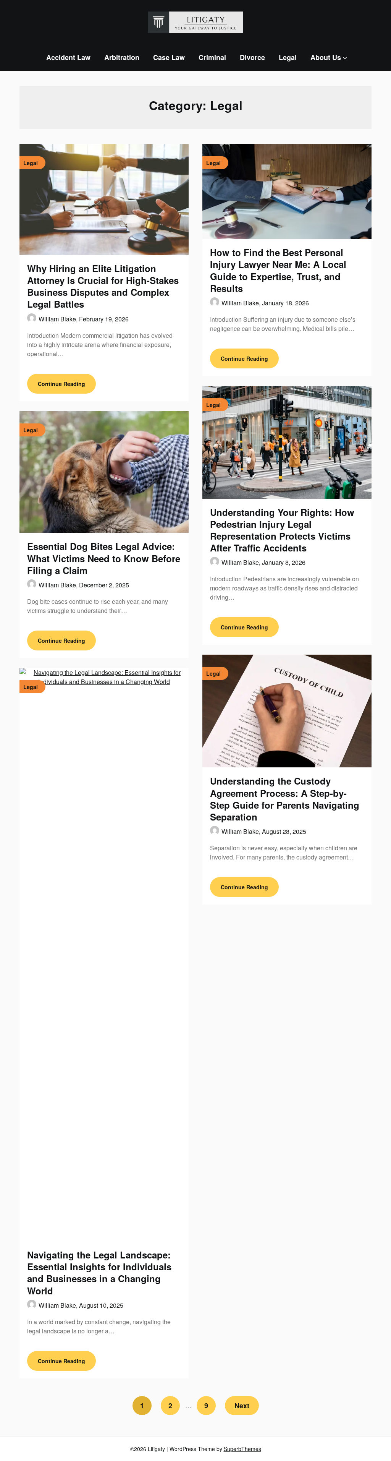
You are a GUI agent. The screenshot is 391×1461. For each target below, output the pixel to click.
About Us (325, 57)
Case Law (169, 57)
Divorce (252, 57)
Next (241, 1406)
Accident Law (68, 57)
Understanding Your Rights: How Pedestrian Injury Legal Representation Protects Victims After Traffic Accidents (282, 530)
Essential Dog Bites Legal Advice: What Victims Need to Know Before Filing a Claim (103, 558)
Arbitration (121, 57)
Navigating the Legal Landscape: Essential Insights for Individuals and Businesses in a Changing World (99, 1272)
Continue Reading (61, 384)
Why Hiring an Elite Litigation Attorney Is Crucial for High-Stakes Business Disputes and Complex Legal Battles (103, 286)
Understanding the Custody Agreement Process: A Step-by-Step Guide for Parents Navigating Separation (284, 798)
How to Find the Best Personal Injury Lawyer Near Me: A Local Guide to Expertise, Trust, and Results (278, 270)
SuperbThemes (242, 1449)
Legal (288, 57)
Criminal (212, 57)
